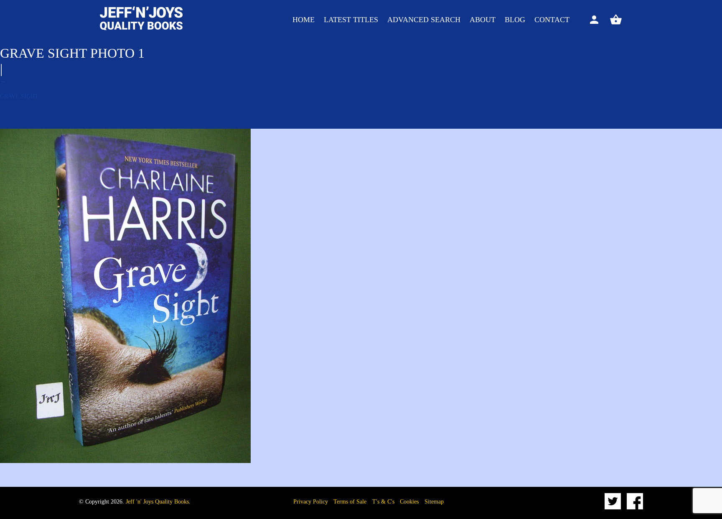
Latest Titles (351, 19)
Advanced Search (423, 19)
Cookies (409, 502)
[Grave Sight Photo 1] (125, 461)
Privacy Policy (310, 502)
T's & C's (383, 502)
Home (303, 19)
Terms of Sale (349, 502)
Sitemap (434, 502)
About (483, 19)
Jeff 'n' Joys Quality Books (157, 502)
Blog (515, 19)
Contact (551, 19)
